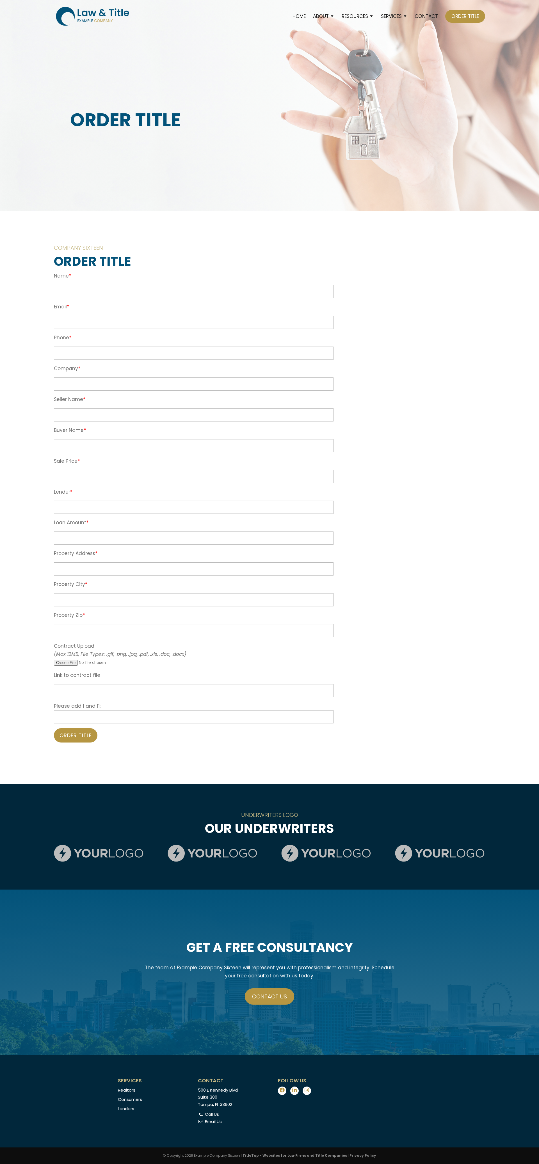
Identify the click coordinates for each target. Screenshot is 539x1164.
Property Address (74, 553)
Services (391, 17)
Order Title (465, 16)
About (321, 17)
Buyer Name (69, 430)
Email (60, 306)
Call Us (211, 1114)
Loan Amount (70, 522)
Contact (426, 17)
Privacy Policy (363, 1155)
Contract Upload (74, 646)
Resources (355, 17)
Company (66, 368)
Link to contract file (77, 675)
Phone (61, 337)
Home (299, 17)
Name (61, 275)
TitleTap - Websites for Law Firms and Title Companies (295, 1155)
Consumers (130, 1099)
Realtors (126, 1090)
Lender (62, 492)
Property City (69, 584)
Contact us (269, 996)
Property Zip (68, 615)
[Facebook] (282, 1091)
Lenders (126, 1109)
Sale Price (65, 461)
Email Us (213, 1121)
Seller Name (68, 399)
